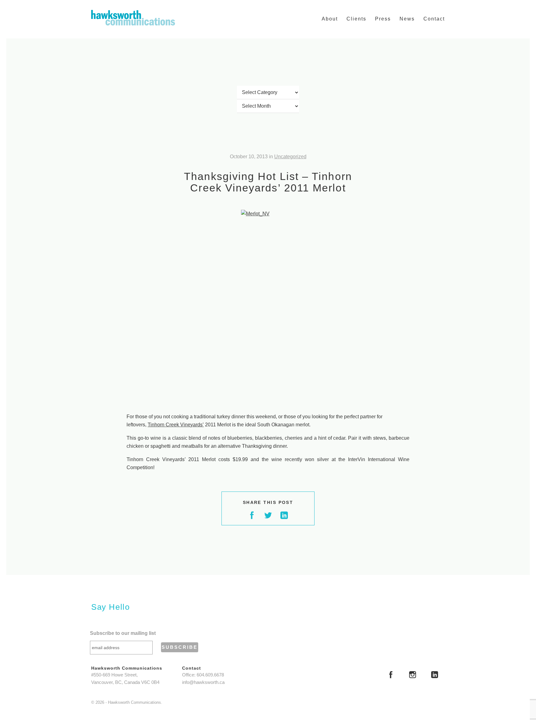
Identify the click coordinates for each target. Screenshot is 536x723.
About (330, 18)
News (407, 18)
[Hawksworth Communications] (133, 17)
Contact (434, 18)
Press (383, 18)
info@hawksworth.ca (203, 682)
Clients (356, 18)
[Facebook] (390, 675)
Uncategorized (290, 156)
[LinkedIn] (434, 675)
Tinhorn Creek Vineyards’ (176, 424)
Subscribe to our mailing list (123, 633)
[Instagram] (412, 675)
